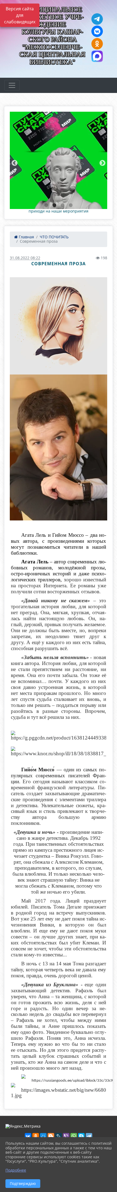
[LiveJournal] (58, 1136)
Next (101, 162)
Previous (14, 162)
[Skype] (81, 1136)
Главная (26, 236)
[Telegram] (89, 1136)
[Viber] (66, 1136)
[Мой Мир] (43, 1136)
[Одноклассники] (35, 1136)
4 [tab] (70, 205)
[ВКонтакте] (28, 1136)
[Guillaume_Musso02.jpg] (58, 447)
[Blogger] (51, 1136)
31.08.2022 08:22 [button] (25, 257)
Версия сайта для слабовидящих (19, 15)
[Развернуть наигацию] (12, 85)
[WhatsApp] (73, 1136)
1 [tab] (46, 205)
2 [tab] (54, 205)
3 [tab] (62, 205)
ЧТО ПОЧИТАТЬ (54, 236)
